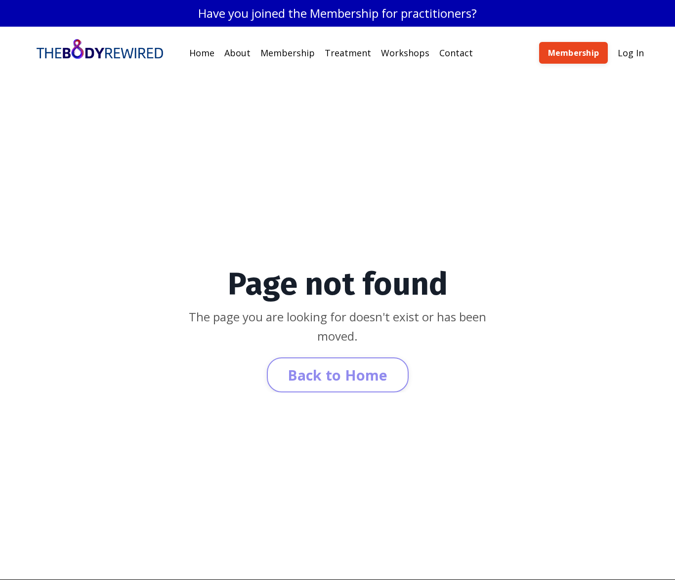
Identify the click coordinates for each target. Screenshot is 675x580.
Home (201, 53)
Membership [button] (573, 52)
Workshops (405, 53)
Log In (631, 53)
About (237, 53)
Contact (456, 53)
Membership (287, 53)
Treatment (348, 53)
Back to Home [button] (338, 375)
